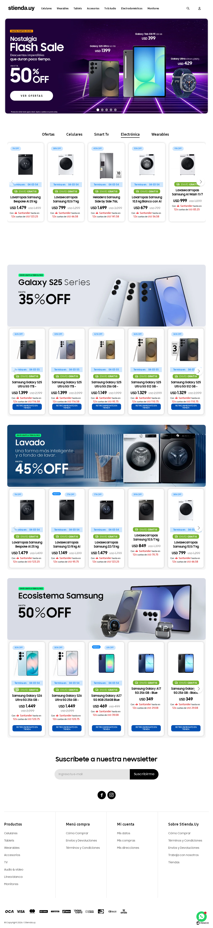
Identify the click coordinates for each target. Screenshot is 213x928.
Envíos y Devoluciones (183, 848)
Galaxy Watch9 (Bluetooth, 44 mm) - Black (25, 193)
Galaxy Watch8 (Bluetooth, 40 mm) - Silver (187, 200)
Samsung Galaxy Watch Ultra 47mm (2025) (147, 193)
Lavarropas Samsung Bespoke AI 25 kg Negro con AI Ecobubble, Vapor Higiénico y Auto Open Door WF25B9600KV (27, 545)
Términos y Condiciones (185, 840)
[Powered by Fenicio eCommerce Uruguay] (202, 923)
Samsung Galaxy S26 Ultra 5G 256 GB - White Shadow (67, 698)
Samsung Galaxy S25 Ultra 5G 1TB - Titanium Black (27, 385)
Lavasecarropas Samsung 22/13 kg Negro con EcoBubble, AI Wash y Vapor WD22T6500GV (106, 545)
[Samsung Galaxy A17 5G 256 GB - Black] (186, 659)
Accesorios (93, 8)
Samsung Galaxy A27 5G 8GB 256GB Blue (106, 698)
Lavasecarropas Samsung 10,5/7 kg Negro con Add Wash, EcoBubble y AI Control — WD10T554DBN (146, 538)
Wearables (63, 8)
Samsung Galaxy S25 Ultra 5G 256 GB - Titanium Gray (106, 385)
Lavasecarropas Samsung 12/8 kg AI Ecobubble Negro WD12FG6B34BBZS (66, 545)
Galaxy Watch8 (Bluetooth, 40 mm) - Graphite (106, 200)
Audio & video (13, 869)
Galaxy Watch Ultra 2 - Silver (66, 192)
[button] (188, 8)
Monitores (153, 8)
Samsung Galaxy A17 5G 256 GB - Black (186, 691)
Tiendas (174, 862)
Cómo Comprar (179, 833)
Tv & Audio (110, 8)
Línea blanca (13, 877)
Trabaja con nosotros (183, 855)
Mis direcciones (128, 848)
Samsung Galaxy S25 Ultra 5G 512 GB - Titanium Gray (146, 385)
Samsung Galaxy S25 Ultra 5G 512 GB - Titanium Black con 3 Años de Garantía (186, 385)
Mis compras (126, 840)
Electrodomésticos (131, 8)
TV (6, 862)
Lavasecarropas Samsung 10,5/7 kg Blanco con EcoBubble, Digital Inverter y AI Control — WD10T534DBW (186, 545)
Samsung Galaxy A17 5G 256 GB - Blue (146, 691)
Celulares (46, 8)
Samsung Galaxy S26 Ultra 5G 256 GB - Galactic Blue (27, 698)
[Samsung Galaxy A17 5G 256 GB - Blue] (146, 659)
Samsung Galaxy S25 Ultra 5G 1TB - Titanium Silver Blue (67, 385)
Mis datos (123, 833)
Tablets (78, 8)
